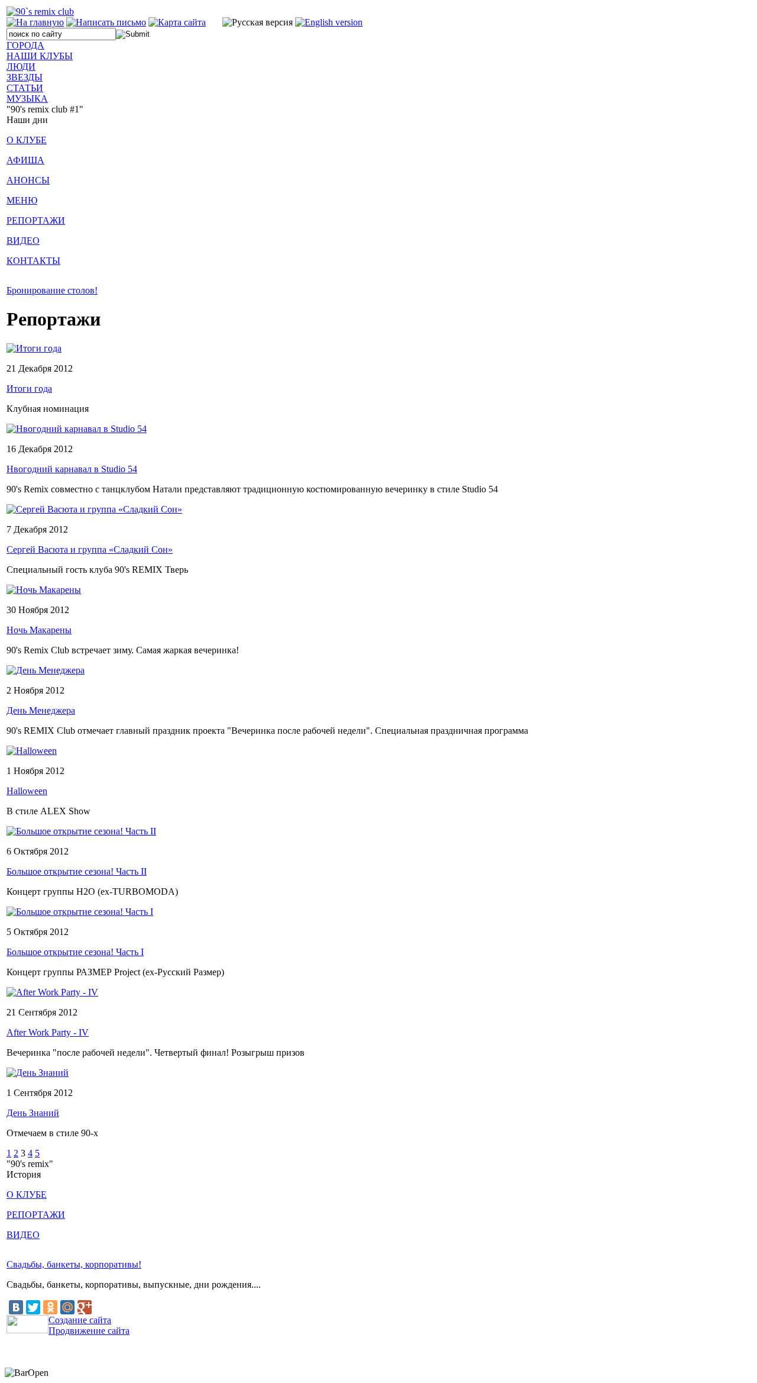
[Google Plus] (84, 1307)
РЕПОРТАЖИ (36, 220)
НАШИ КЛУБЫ (40, 56)
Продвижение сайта (89, 1331)
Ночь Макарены (39, 630)
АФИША (25, 160)
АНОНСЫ (28, 180)
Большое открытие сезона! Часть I (75, 952)
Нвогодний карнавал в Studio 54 (72, 469)
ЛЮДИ (21, 67)
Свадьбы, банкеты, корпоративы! (74, 1264)
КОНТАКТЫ (33, 261)
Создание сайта (79, 1320)
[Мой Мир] (67, 1307)
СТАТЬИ (25, 88)
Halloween (27, 791)
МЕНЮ (22, 200)
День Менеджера (41, 710)
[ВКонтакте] (16, 1307)
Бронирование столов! (52, 290)
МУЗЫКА (27, 99)
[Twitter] (33, 1307)
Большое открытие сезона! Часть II (77, 871)
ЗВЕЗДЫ (25, 77)
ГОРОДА (25, 45)
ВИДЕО (23, 241)
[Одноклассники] (50, 1307)
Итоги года (29, 388)
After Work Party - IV (48, 1032)
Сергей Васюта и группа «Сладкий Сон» (90, 549)
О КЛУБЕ (27, 140)
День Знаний (33, 1113)
